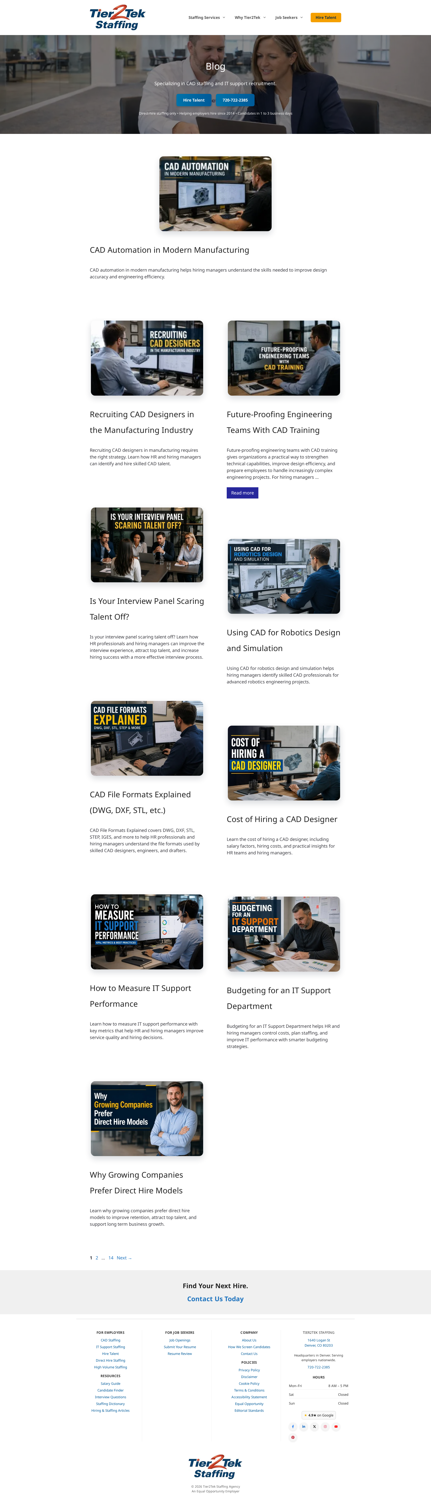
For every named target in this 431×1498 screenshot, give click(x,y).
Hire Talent (326, 17)
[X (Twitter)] (314, 1427)
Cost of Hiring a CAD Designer (282, 819)
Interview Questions (110, 1397)
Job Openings (179, 1340)
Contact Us (249, 1353)
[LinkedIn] (304, 1427)
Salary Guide (110, 1383)
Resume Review (180, 1353)
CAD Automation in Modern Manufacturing (169, 249)
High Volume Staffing (110, 1367)
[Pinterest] (293, 1437)
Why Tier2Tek (247, 17)
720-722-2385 (235, 100)
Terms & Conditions (249, 1390)
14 (111, 1258)
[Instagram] (325, 1427)
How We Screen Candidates (249, 1347)
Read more (242, 493)
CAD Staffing (110, 1340)
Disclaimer (249, 1376)
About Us (249, 1340)
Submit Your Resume (180, 1347)
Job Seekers (286, 17)
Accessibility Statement (249, 1397)
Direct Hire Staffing (110, 1360)
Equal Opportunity (249, 1403)
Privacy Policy (249, 1370)
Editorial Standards (249, 1410)
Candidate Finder (110, 1390)
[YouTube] (336, 1427)
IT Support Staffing (110, 1347)
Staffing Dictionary (110, 1403)
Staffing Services (204, 17)
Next (124, 1258)
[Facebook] (293, 1427)
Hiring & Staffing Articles (110, 1410)
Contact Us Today (215, 1298)
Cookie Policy (249, 1383)
